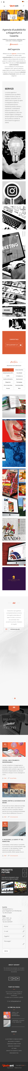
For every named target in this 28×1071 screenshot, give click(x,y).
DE (24, 1)
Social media (13, 778)
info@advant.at (16, 1001)
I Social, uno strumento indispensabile (16, 1014)
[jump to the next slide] (24, 15)
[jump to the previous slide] (4, 15)
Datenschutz (18, 1067)
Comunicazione (14, 817)
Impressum (10, 1067)
